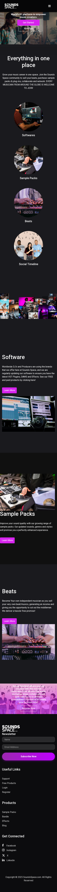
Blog (4, 825)
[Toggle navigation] (49, 6)
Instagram (11, 850)
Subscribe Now (28, 756)
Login (4, 787)
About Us (28, 28)
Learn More (9, 390)
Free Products (9, 783)
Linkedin (10, 860)
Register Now (28, 708)
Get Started (28, 22)
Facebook (11, 845)
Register (6, 792)
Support (6, 778)
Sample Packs (9, 812)
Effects (5, 821)
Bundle (5, 816)
